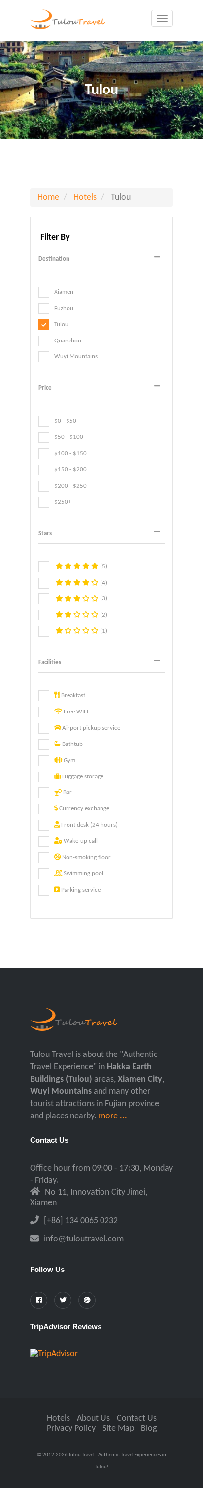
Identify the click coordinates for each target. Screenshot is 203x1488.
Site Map (118, 1428)
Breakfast (72, 695)
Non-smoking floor (86, 857)
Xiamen (63, 292)
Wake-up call (80, 841)
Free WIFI (75, 712)
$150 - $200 (70, 469)
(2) (103, 615)
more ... (113, 1116)
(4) (103, 583)
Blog (149, 1428)
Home (48, 197)
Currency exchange (83, 809)
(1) (103, 631)
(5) (103, 566)
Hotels (85, 197)
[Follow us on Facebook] (38, 1300)
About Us (93, 1418)
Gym (68, 760)
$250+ (62, 502)
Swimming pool (82, 873)
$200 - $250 (70, 486)
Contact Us (137, 1418)
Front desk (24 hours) (89, 825)
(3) (103, 599)
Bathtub (72, 744)
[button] (101, 259)
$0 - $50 (65, 421)
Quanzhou (67, 341)
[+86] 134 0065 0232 (81, 1221)
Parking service (80, 890)
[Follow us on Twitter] (62, 1300)
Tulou (61, 324)
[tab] (101, 259)
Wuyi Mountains (76, 357)
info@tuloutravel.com (84, 1239)
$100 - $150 (70, 453)
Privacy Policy (71, 1428)
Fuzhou (63, 308)
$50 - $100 (68, 437)
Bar (67, 793)
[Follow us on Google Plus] (87, 1300)
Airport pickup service (90, 728)
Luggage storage (82, 777)
